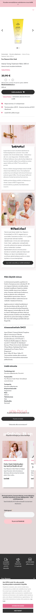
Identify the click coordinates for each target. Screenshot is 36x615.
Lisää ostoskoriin (17, 92)
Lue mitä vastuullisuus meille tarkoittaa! (18, 263)
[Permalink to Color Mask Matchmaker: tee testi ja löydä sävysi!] (14, 449)
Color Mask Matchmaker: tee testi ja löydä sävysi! (13, 465)
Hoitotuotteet (4, 54)
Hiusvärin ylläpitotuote (15, 54)
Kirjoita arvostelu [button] (18, 419)
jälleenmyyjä (30, 564)
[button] (8, 85)
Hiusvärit (21, 373)
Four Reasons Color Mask (9, 59)
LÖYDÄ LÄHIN (30, 562)
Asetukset (18, 610)
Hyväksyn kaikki (18, 606)
